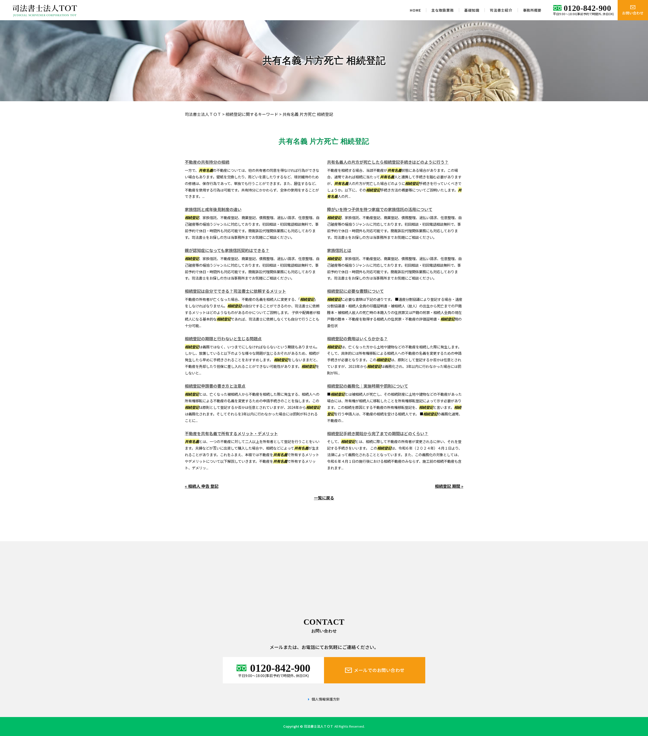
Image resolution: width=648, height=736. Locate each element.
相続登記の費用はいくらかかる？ (357, 338)
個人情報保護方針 (326, 699)
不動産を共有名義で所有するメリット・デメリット (231, 433)
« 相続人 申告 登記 (201, 486)
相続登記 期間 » (449, 486)
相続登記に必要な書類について (355, 291)
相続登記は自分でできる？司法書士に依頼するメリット (235, 291)
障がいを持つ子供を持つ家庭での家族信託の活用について (379, 209)
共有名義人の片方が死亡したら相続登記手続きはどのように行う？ (388, 162)
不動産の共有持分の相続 (207, 162)
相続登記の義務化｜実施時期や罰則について (367, 386)
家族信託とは (339, 250)
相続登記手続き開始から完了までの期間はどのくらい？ (377, 433)
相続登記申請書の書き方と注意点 (215, 386)
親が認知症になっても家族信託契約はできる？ (227, 250)
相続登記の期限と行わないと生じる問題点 (223, 338)
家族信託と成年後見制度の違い (213, 209)
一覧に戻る (324, 498)
